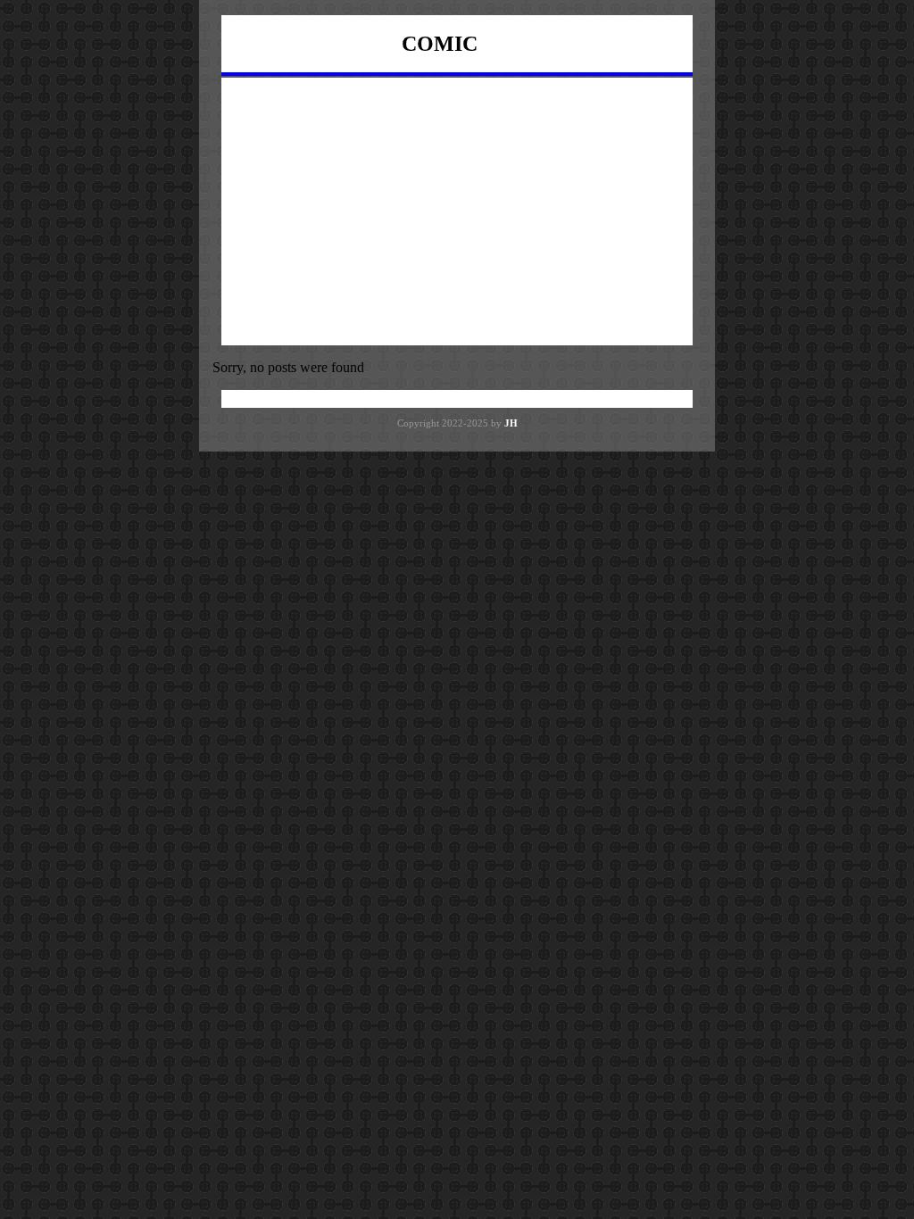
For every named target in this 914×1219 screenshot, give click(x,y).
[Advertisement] (457, 211)
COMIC (440, 43)
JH (511, 423)
